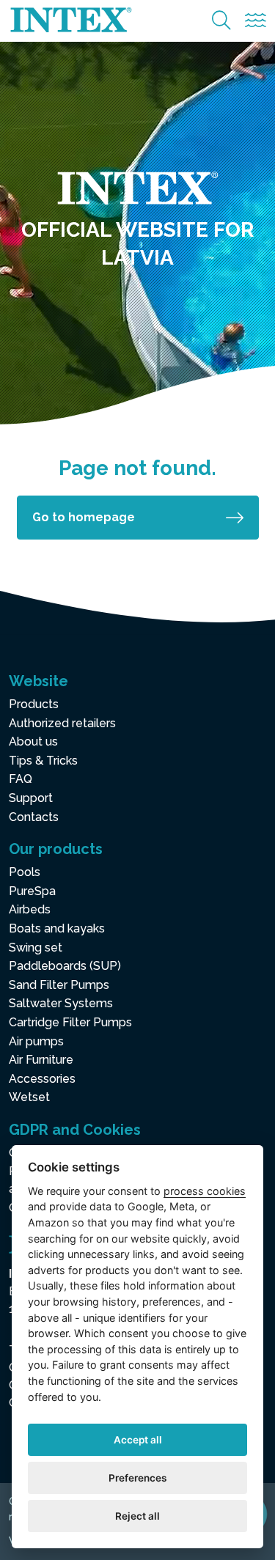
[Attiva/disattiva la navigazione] (255, 21)
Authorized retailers (62, 723)
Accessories (42, 1079)
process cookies (205, 1191)
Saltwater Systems (61, 1003)
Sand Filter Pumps (59, 985)
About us (33, 741)
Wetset (29, 1097)
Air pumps (36, 1041)
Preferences (137, 1478)
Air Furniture (41, 1060)
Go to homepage (83, 517)
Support (31, 798)
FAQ (20, 779)
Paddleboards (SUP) (65, 966)
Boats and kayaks (57, 928)
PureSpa (32, 891)
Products (34, 704)
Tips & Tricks (43, 761)
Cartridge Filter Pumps (70, 1022)
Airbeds (30, 909)
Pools (24, 872)
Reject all (137, 1516)
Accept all (138, 1440)
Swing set (35, 947)
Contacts (34, 817)
